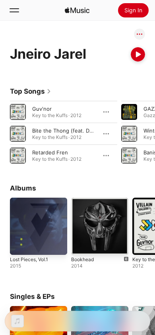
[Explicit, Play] (129, 112)
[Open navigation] (14, 10)
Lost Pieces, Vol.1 (29, 259)
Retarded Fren (50, 152)
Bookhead (82, 259)
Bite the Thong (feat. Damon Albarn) (77, 130)
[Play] (138, 54)
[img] (77, 10)
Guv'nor (42, 109)
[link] (30, 91)
